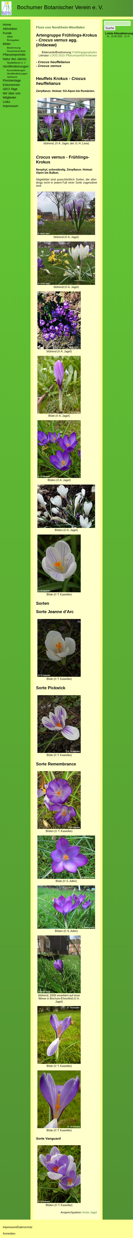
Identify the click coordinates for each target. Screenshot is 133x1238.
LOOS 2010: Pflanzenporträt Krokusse (73, 55)
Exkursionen (11, 85)
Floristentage (12, 80)
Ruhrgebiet (13, 40)
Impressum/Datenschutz (17, 1227)
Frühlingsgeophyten (84, 52)
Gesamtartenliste (16, 51)
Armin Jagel (89, 1212)
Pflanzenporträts (14, 54)
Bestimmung (14, 47)
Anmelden (9, 1233)
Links (6, 102)
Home (7, 24)
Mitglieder (9, 97)
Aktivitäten (10, 29)
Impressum (10, 106)
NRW (10, 36)
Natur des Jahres (14, 59)
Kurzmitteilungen (16, 70)
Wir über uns (11, 93)
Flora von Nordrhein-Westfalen (60, 27)
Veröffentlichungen (17, 73)
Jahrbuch (12, 76)
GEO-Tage (10, 89)
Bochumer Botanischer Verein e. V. (60, 7)
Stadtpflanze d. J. (16, 62)
